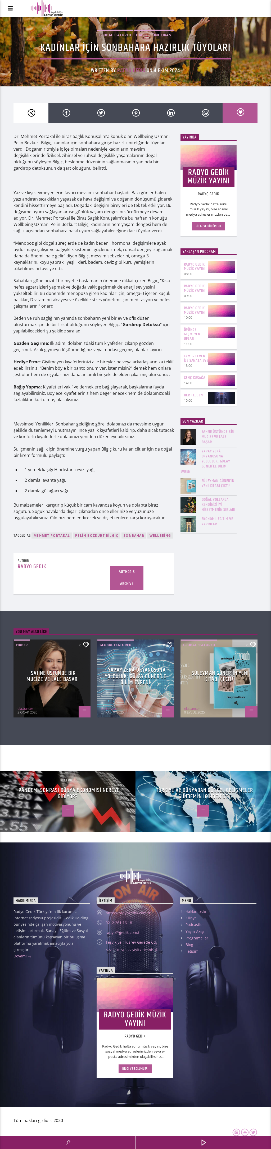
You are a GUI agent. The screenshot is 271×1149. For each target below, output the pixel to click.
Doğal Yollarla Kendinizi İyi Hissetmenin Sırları (218, 504)
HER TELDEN (193, 395)
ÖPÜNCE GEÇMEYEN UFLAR (192, 334)
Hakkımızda (196, 911)
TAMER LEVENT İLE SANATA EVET (197, 358)
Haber (142, 35)
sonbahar (134, 535)
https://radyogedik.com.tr (128, 912)
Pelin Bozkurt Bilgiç (96, 535)
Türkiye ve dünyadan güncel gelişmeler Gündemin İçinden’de (204, 793)
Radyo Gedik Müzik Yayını (195, 266)
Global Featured (115, 35)
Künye (191, 917)
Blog (189, 944)
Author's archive (126, 577)
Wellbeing (160, 535)
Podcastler (195, 924)
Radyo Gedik (131, 70)
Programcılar (197, 937)
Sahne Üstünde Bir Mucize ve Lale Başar (218, 436)
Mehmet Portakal (52, 535)
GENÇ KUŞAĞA (194, 377)
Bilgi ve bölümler (208, 226)
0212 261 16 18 (119, 922)
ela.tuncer (25, 708)
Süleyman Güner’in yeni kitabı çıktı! (218, 483)
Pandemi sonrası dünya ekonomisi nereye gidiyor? (69, 793)
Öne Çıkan (161, 35)
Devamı (20, 955)
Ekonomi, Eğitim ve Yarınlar (217, 521)
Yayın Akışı (195, 931)
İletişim (192, 951)
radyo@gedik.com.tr (123, 932)
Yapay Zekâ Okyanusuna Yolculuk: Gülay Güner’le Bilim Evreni (205, 461)
